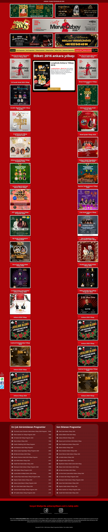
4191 (50, 460)
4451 (50, 457)
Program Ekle (78, 50)
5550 (50, 444)
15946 (49, 431)
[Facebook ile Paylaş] (2, 383)
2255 (50, 489)
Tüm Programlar (20, 50)
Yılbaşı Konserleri (40, 50)
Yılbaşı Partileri (50, 50)
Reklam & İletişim (87, 50)
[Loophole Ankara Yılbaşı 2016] (42, 75)
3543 (50, 473)
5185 (50, 447)
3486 (50, 476)
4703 (50, 454)
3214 (50, 483)
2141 (50, 493)
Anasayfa (12, 50)
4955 (50, 451)
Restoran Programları (68, 50)
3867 (50, 463)
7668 (50, 438)
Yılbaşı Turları (58, 50)
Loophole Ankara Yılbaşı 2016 (62, 64)
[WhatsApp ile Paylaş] (2, 379)
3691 (50, 470)
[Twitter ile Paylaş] (2, 387)
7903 (50, 434)
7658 (50, 441)
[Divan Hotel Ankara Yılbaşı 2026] (31, 10)
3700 (50, 467)
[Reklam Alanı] (76, 40)
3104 (50, 486)
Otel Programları (30, 50)
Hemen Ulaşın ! (54, 89)
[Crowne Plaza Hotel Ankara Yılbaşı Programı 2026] (31, 40)
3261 (50, 480)
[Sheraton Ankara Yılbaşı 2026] (65, 25)
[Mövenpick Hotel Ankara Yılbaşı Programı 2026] (76, 10)
